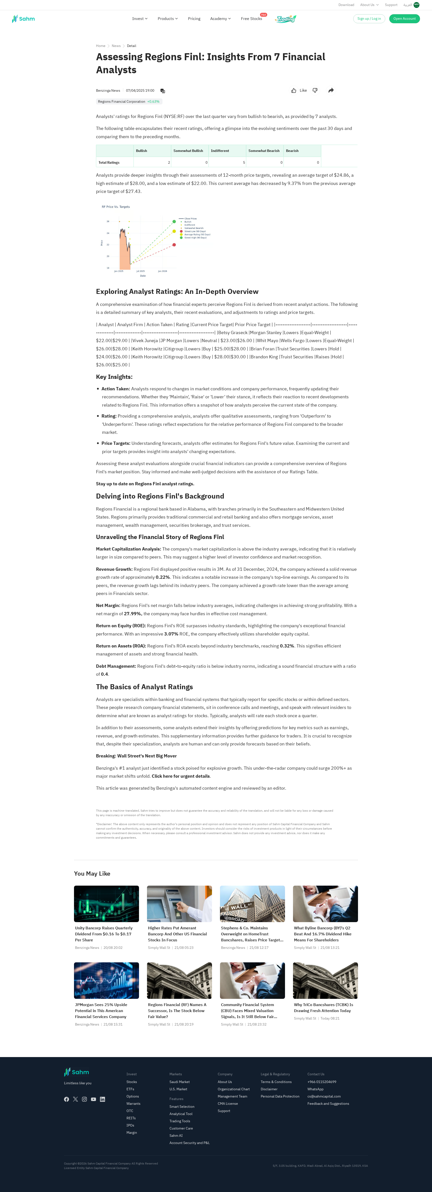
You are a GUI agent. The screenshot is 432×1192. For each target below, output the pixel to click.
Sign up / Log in (369, 18)
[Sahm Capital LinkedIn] (102, 1099)
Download (346, 4)
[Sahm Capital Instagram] (84, 1099)
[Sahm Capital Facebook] (66, 1099)
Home (101, 45)
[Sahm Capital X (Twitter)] (75, 1099)
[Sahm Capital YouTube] (93, 1099)
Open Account (405, 18)
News (116, 45)
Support (391, 4)
